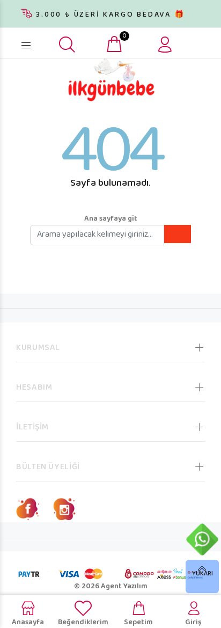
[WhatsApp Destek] (202, 539)
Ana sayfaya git (110, 219)
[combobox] (42, 41)
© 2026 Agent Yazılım (111, 586)
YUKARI (202, 574)
